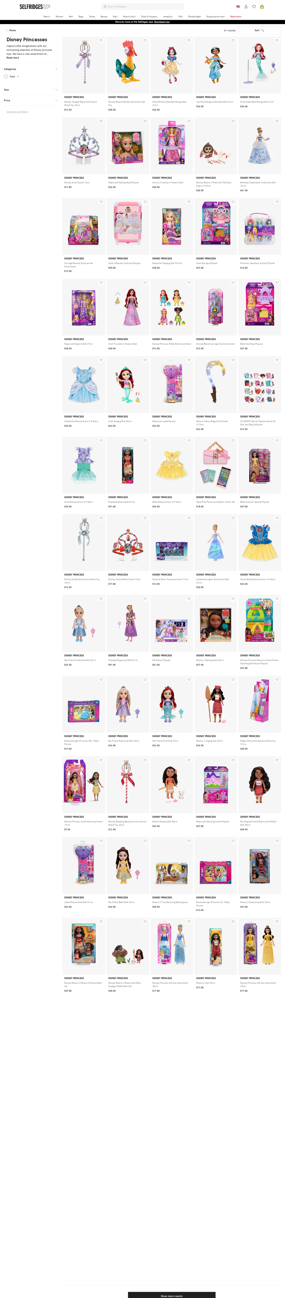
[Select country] (238, 6)
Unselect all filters (17, 111)
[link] (83, 103)
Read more (13, 57)
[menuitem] (47, 16)
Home (12, 30)
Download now (162, 21)
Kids (14, 76)
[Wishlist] (254, 6)
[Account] (246, 6)
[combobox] (145, 6)
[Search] (105, 6)
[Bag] (262, 6)
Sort (257, 30)
